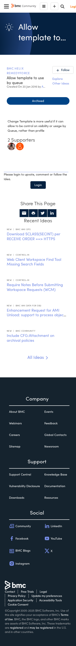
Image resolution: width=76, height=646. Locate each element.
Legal (43, 592)
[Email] (24, 213)
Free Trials (27, 592)
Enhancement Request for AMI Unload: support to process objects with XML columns (36, 315)
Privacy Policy (17, 596)
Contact (10, 592)
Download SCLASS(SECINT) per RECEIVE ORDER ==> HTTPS (33, 236)
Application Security (20, 600)
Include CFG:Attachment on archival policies (30, 338)
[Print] (33, 213)
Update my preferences (46, 596)
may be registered (41, 628)
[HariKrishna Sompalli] (11, 146)
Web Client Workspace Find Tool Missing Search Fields (34, 262)
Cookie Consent (18, 604)
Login (38, 185)
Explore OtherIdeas (60, 80)
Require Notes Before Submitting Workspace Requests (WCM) (35, 287)
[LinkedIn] (52, 213)
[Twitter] (42, 213)
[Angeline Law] (20, 146)
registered (16, 628)
